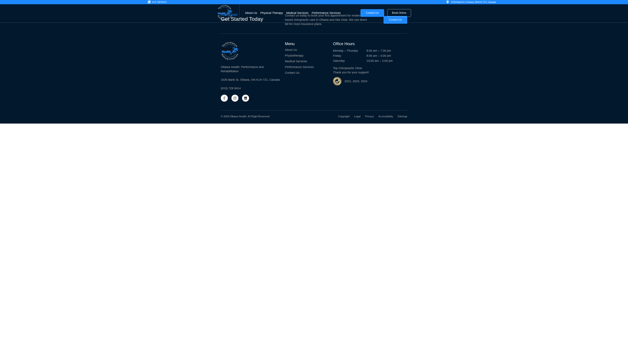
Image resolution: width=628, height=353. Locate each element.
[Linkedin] (245, 98)
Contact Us (292, 72)
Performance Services (326, 13)
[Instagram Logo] (234, 98)
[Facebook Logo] (224, 98)
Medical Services (297, 13)
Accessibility (385, 116)
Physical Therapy (271, 13)
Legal (357, 116)
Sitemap (402, 116)
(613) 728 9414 (231, 88)
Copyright (343, 116)
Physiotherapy (294, 55)
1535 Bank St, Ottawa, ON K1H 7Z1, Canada (250, 79)
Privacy (369, 116)
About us (251, 13)
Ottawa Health (238, 116)
